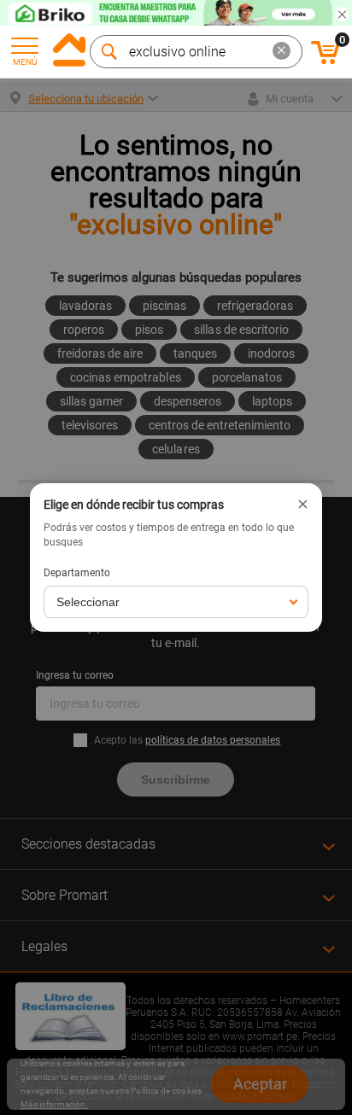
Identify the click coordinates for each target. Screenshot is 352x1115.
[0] (325, 61)
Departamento (77, 573)
